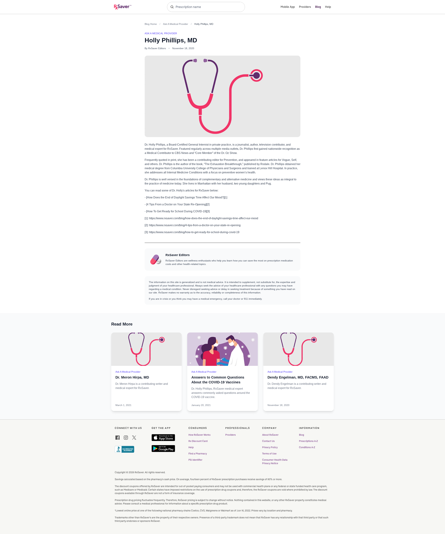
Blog (318, 7)
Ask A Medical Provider (175, 24)
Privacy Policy (270, 447)
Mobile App (288, 7)
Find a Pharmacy (197, 453)
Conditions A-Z (307, 447)
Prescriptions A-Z (308, 441)
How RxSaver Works (199, 434)
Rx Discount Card (198, 441)
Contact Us (268, 441)
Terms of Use (269, 453)
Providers (305, 7)
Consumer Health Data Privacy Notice (275, 461)
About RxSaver (270, 434)
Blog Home (151, 24)
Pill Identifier (195, 459)
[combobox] (206, 7)
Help (328, 7)
